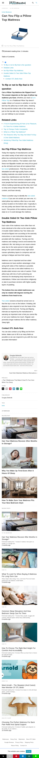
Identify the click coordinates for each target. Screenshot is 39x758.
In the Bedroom (14, 8)
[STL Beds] (17, 2)
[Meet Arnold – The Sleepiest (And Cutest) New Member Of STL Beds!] (19, 669)
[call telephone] (36, 3)
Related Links (9, 68)
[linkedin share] (14, 389)
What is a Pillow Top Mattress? (15, 132)
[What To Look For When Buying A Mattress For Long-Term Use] (19, 558)
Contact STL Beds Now (13, 79)
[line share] (21, 389)
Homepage (5, 8)
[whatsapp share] (17, 389)
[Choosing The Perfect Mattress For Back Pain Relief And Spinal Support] (19, 706)
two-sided (5, 169)
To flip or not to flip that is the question (17, 65)
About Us (5, 681)
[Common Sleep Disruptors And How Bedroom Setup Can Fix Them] (19, 595)
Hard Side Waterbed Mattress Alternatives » (23, 373)
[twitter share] (3, 388)
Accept (28, 751)
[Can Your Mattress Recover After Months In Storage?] (19, 428)
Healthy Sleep (6, 718)
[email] (10, 756)
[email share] (6, 389)
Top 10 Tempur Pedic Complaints (16, 129)
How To (4, 569)
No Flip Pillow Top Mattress (13, 70)
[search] (33, 3)
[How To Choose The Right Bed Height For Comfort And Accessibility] (19, 632)
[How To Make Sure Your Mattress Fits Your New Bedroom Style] (19, 487)
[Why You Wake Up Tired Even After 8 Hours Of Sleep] (19, 458)
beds (3, 405)
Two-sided (5, 301)
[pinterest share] (10, 389)
